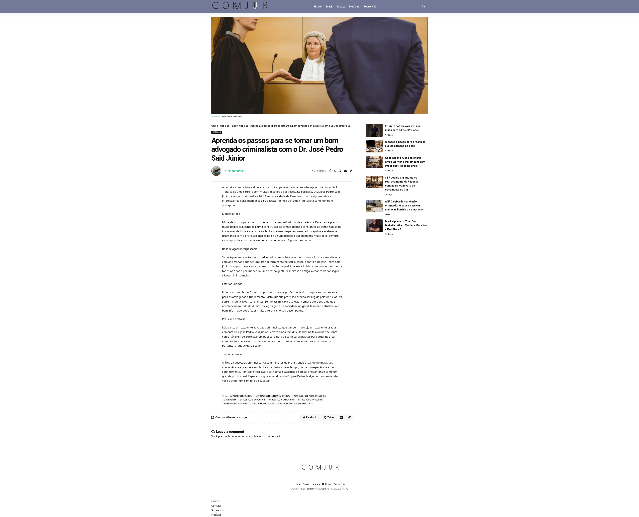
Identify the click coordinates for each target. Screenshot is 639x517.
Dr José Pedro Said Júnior (252, 400)
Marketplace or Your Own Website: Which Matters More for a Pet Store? (406, 225)
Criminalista (230, 400)
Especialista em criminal (236, 404)
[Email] (345, 171)
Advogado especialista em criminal (273, 396)
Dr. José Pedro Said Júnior (281, 400)
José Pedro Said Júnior (263, 404)
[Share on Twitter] (335, 171)
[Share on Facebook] (329, 171)
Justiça (388, 195)
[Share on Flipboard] (340, 171)
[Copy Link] (350, 171)
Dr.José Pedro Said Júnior (310, 400)
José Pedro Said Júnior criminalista (295, 404)
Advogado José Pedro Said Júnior (310, 396)
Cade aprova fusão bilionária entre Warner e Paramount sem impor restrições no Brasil (405, 161)
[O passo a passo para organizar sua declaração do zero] (374, 146)
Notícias (217, 132)
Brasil (387, 214)
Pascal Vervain (235, 170)
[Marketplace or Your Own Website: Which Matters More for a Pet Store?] (374, 225)
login (240, 436)
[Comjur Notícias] (240, 6)
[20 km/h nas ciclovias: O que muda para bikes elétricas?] (374, 130)
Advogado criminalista (241, 396)
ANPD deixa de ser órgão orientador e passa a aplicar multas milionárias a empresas (404, 205)
